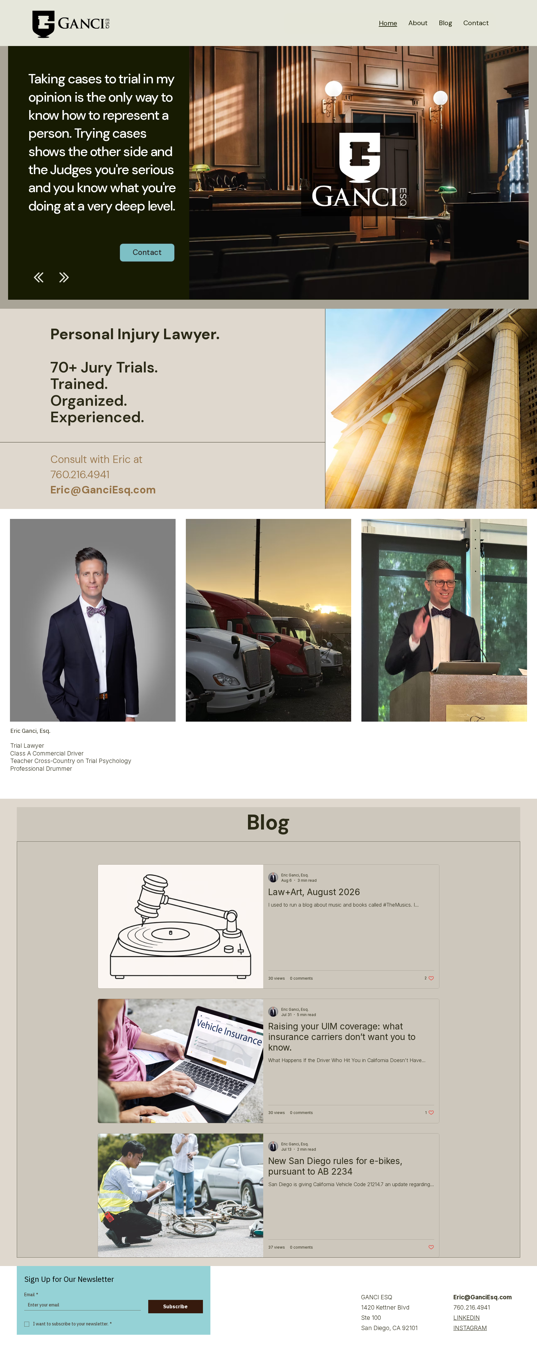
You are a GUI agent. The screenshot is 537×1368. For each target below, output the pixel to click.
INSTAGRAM (470, 1328)
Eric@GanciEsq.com (482, 1297)
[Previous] (38, 277)
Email (31, 1294)
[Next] (64, 277)
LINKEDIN (466, 1317)
